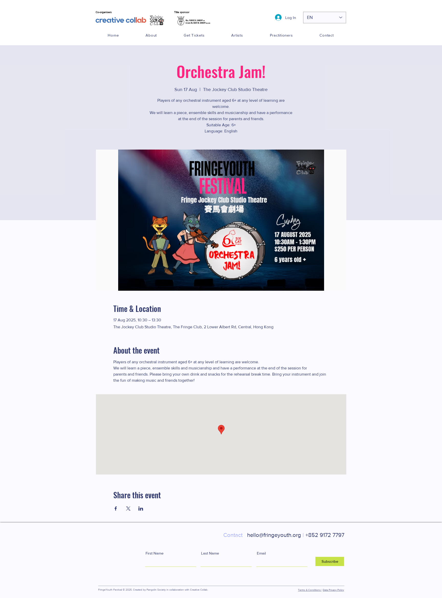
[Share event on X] (128, 508)
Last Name (210, 553)
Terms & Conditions (310, 590)
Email (261, 553)
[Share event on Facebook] (115, 508)
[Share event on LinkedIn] (140, 508)
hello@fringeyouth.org (263, 535)
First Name (154, 553)
